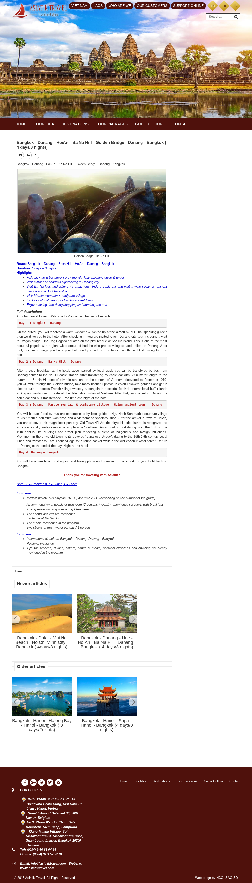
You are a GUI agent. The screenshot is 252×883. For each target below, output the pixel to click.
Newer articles (32, 583)
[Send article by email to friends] (21, 155)
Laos (98, 6)
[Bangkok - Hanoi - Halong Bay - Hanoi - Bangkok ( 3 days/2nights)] (42, 696)
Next (133, 619)
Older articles (31, 666)
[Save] (36, 155)
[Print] (29, 155)
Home (21, 124)
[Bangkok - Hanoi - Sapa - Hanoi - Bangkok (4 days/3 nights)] (107, 696)
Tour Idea (44, 124)
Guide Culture (150, 124)
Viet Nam (79, 6)
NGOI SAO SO (227, 878)
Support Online (188, 6)
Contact (181, 124)
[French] (224, 5)
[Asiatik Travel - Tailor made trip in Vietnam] (40, 10)
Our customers (152, 6)
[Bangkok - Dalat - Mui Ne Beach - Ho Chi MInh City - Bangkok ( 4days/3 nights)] (42, 614)
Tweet (18, 571)
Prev (16, 619)
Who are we (120, 6)
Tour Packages (112, 124)
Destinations (75, 124)
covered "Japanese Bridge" (92, 436)
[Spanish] (235, 5)
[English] (212, 5)
